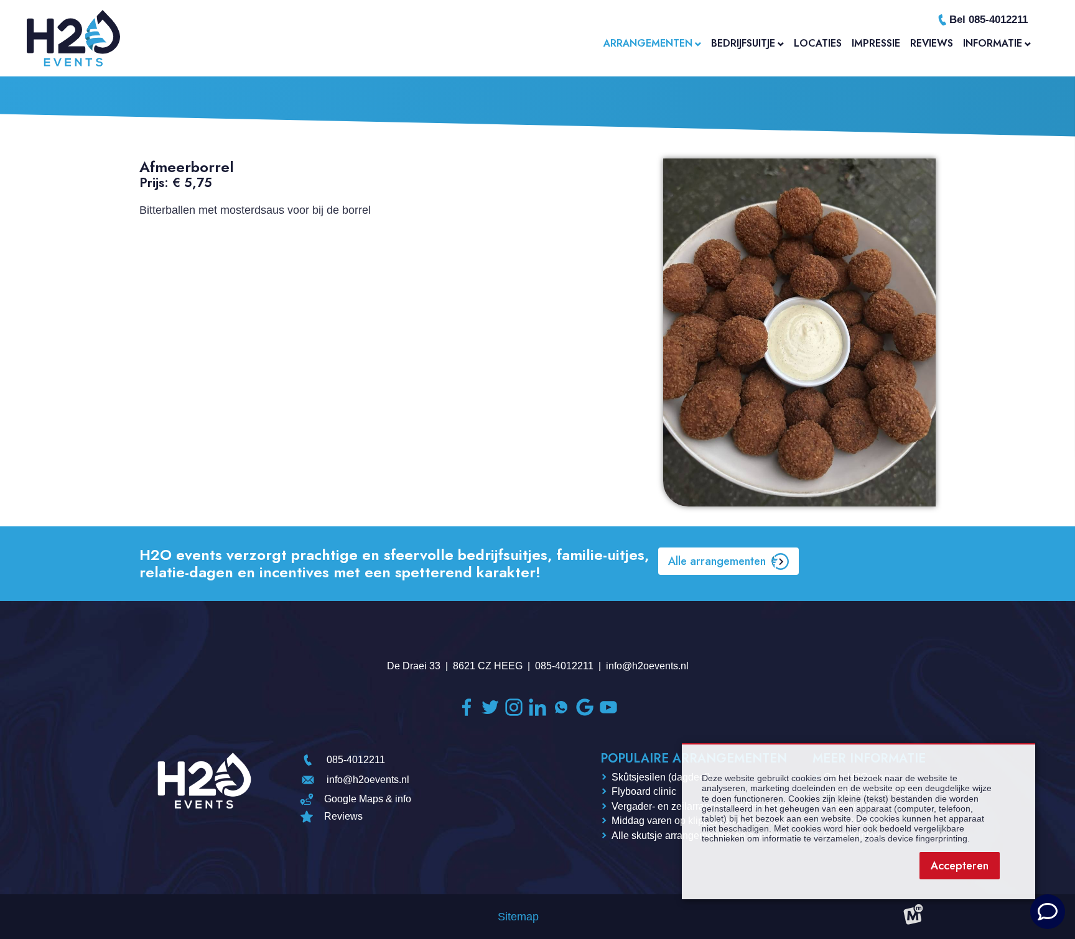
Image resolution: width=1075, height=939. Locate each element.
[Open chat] (1047, 911)
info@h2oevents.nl (647, 666)
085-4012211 (564, 666)
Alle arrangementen (717, 561)
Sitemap (518, 916)
